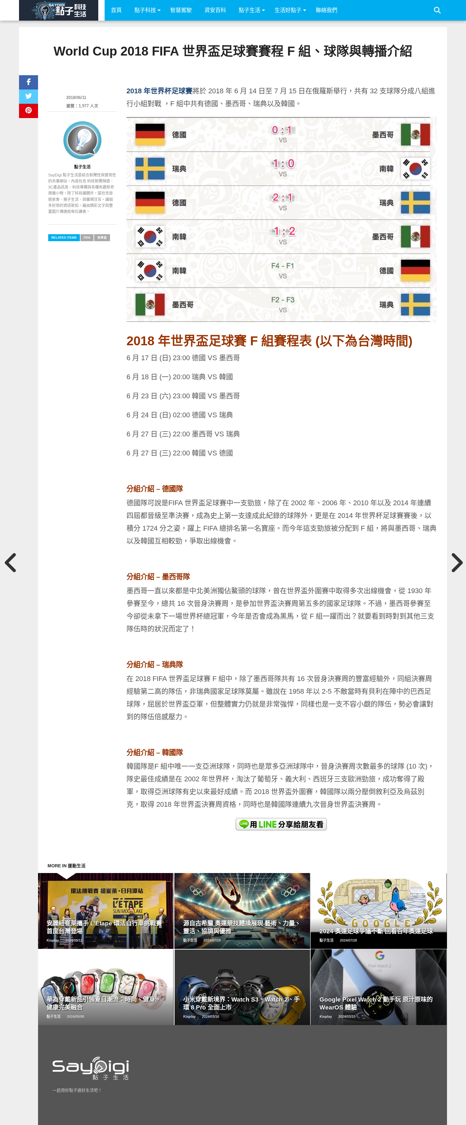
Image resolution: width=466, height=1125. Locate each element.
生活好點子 (288, 10)
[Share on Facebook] (28, 82)
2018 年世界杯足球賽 (159, 91)
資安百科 (215, 10)
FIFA (87, 237)
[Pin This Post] (28, 111)
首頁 (116, 10)
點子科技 (145, 10)
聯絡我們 (326, 10)
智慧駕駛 (181, 10)
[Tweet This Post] (28, 96)
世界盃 (102, 237)
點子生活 (249, 10)
